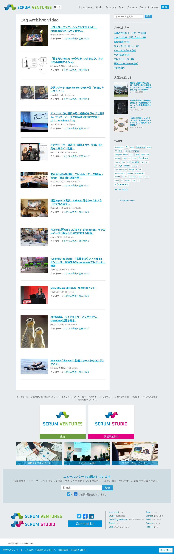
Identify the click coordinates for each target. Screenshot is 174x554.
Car (120, 151)
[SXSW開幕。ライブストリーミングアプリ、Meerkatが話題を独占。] (34, 331)
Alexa (132, 147)
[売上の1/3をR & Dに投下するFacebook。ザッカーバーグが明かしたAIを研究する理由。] (34, 237)
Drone (124, 158)
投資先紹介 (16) (121, 41)
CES (126, 151)
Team (122, 7)
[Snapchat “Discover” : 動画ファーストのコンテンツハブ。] (34, 366)
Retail (131, 169)
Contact (144, 7)
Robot (138, 169)
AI (127, 146)
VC (122, 181)
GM (128, 162)
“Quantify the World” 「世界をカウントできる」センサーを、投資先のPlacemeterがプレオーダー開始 (77, 262)
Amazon (140, 147)
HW (142, 162)
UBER (117, 181)
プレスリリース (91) (124, 59)
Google (135, 162)
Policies (153, 527)
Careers (132, 7)
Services (110, 7)
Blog (165, 6)
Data (137, 155)
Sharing (130, 173)
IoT (147, 162)
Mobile (127, 166)
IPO (116, 166)
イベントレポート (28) (125, 50)
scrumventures (120, 173)
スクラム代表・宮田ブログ (76, 38)
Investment (86, 7)
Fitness (117, 162)
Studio (99, 7)
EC (129, 158)
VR (133, 180)
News (155, 7)
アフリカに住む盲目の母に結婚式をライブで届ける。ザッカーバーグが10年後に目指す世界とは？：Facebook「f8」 (77, 117)
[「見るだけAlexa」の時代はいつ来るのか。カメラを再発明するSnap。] (34, 66)
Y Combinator (122, 184)
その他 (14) (119, 68)
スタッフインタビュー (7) (126, 46)
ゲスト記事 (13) (121, 55)
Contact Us (85, 524)
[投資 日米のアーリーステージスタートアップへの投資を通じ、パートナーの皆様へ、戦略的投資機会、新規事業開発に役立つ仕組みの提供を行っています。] (63, 415)
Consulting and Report (126, 519)
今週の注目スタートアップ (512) (130, 33)
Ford (123, 162)
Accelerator (119, 147)
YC (138, 180)
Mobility (134, 166)
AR (116, 151)
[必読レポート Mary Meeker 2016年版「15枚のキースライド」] (34, 93)
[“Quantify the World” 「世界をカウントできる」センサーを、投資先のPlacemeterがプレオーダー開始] (34, 266)
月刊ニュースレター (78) (126, 63)
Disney (117, 158)
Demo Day (145, 155)
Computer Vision (121, 155)
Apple (149, 147)
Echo (134, 158)
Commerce (134, 151)
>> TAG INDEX (121, 189)
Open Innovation (121, 170)
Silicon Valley (139, 173)
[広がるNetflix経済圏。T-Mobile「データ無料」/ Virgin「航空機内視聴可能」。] (34, 180)
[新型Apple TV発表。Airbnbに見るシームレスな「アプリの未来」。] (34, 208)
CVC (131, 155)
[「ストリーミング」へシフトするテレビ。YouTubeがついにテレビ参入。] (34, 35)
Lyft (120, 166)
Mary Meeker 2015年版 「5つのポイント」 (74, 288)
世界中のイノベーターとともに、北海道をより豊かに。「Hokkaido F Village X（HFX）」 (46, 550)
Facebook (143, 158)
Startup (125, 177)
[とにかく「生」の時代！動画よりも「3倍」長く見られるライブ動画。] (34, 152)
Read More (165, 550)
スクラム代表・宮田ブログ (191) (130, 37)
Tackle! (115, 523)
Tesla (140, 177)
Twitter (147, 177)
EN (55, 7)
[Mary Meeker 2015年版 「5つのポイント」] (34, 295)
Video (127, 180)
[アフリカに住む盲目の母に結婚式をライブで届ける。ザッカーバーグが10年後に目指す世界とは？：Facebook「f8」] (34, 122)
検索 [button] (148, 16)
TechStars (133, 177)
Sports (117, 177)
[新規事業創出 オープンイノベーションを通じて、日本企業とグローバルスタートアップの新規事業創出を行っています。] (111, 415)
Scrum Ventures (126, 200)
